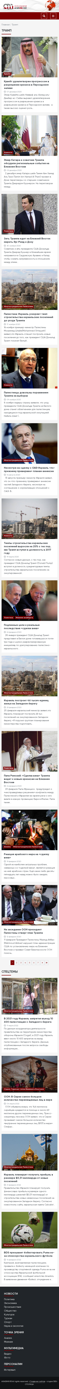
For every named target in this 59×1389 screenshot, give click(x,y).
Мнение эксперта (24, 617)
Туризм (8, 1318)
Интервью (10, 1369)
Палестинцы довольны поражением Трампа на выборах (26, 394)
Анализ (7, 846)
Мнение (8, 1341)
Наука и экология (13, 1325)
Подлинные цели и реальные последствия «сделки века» (22, 626)
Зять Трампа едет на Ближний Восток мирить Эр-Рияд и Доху (27, 240)
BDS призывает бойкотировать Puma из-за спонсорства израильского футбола (29, 1254)
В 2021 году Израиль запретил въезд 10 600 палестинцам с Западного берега (28, 1020)
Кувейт (7, 74)
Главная (6, 24)
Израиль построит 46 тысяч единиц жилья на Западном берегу (26, 702)
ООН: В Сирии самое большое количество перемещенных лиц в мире (28, 1098)
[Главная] (15, 6)
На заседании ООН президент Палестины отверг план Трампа (23, 931)
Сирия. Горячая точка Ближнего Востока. (24, 1089)
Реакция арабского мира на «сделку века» (26, 856)
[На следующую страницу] (42, 962)
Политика (8, 231)
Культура (9, 1314)
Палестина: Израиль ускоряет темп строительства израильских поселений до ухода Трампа (28, 317)
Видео (7, 1353)
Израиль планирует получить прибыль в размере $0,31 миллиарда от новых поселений (28, 1178)
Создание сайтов (37, 1381)
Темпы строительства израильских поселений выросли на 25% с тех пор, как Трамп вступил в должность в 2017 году (27, 547)
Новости (8, 152)
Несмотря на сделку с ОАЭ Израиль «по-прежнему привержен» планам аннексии (29, 469)
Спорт (8, 1322)
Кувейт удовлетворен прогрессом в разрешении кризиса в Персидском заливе (26, 85)
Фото (7, 1357)
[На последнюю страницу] (46, 962)
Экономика (10, 1303)
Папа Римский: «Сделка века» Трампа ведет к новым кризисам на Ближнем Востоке (27, 779)
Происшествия (12, 1306)
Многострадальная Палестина (18, 306)
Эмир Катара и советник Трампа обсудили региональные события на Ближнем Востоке (26, 163)
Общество (10, 1310)
